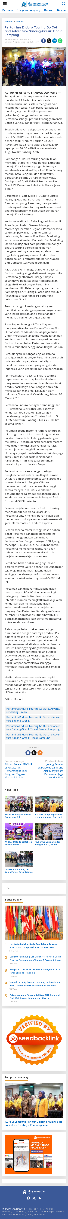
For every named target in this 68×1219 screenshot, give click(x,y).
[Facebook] (28, 752)
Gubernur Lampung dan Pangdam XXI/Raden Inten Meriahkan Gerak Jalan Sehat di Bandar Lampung (47, 843)
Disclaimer (19, 1211)
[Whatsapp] (60, 40)
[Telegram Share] (54, 40)
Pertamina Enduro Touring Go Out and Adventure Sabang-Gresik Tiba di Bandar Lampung (33, 727)
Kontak (49, 1209)
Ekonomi (8, 42)
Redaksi (6, 1211)
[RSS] (40, 752)
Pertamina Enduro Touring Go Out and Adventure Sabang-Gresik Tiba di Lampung (33, 736)
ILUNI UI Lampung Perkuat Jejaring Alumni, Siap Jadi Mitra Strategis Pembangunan (49, 816)
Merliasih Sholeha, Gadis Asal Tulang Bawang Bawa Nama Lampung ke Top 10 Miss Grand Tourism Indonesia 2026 (33, 946)
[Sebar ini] (43, 40)
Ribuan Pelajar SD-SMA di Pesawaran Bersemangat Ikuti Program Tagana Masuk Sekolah (18, 769)
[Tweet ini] (49, 40)
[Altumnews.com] (34, 4)
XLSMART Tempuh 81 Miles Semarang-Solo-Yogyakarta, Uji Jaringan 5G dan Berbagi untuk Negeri (18, 816)
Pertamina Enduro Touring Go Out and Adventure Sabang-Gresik (33, 719)
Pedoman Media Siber (13, 1214)
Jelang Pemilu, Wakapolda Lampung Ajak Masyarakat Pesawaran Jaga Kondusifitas (50, 769)
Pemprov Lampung (21, 42)
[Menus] (4, 3)
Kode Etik (32, 1211)
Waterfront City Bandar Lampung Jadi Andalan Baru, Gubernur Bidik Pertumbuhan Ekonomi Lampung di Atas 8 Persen (34, 984)
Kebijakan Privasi (36, 1214)
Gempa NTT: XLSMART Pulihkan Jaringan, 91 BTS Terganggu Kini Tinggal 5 (34, 971)
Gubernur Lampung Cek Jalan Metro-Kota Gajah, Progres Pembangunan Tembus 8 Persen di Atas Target (18, 870)
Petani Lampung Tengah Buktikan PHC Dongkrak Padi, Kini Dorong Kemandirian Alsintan (34, 996)
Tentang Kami (35, 1209)
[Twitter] (34, 752)
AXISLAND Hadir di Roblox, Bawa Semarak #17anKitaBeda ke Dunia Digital (18, 843)
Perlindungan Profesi (51, 1211)
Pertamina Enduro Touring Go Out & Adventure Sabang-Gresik (33, 710)
